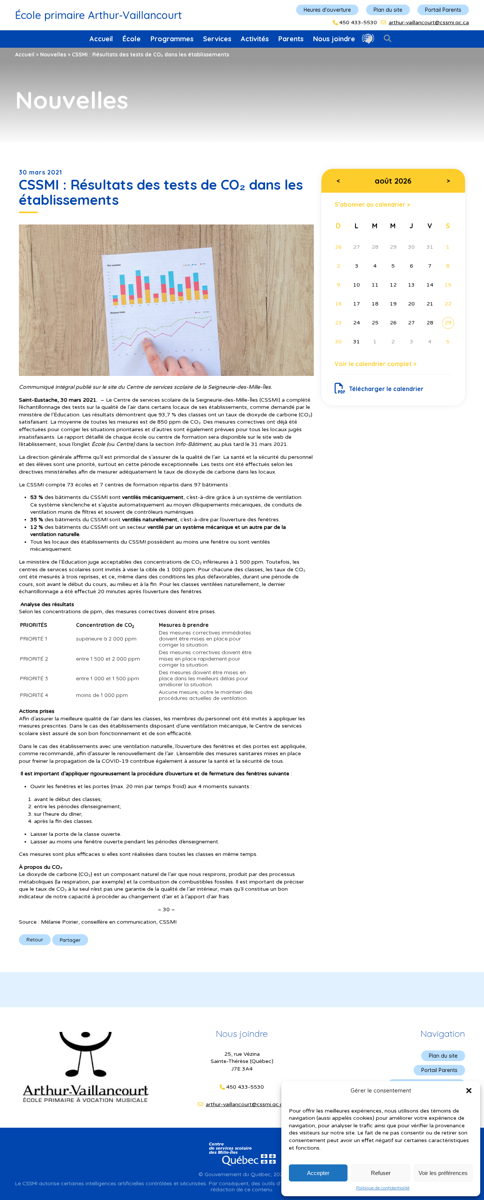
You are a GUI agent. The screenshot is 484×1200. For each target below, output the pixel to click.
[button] (469, 1090)
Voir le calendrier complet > (376, 364)
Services (217, 38)
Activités (255, 38)
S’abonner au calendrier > (372, 204)
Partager (70, 940)
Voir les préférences (443, 1173)
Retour (34, 940)
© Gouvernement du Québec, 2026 (242, 1174)
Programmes (172, 38)
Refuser (381, 1173)
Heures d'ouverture (327, 9)
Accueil (101, 38)
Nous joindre (334, 38)
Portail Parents (443, 9)
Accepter (318, 1173)
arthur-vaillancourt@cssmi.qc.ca (429, 22)
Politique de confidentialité (383, 1188)
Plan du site (388, 9)
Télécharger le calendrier (386, 389)
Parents (291, 38)
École (132, 38)
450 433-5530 (358, 23)
